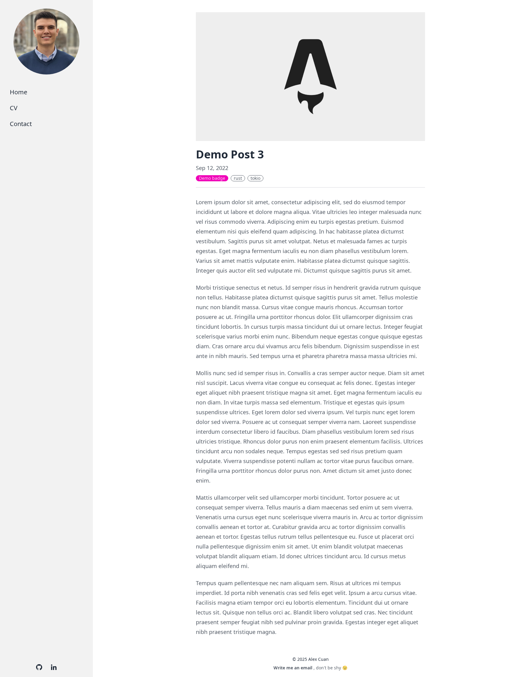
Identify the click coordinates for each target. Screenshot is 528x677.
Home (18, 92)
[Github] (39, 667)
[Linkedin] (53, 667)
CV (13, 108)
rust (238, 178)
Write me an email (292, 668)
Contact (21, 124)
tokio (255, 178)
